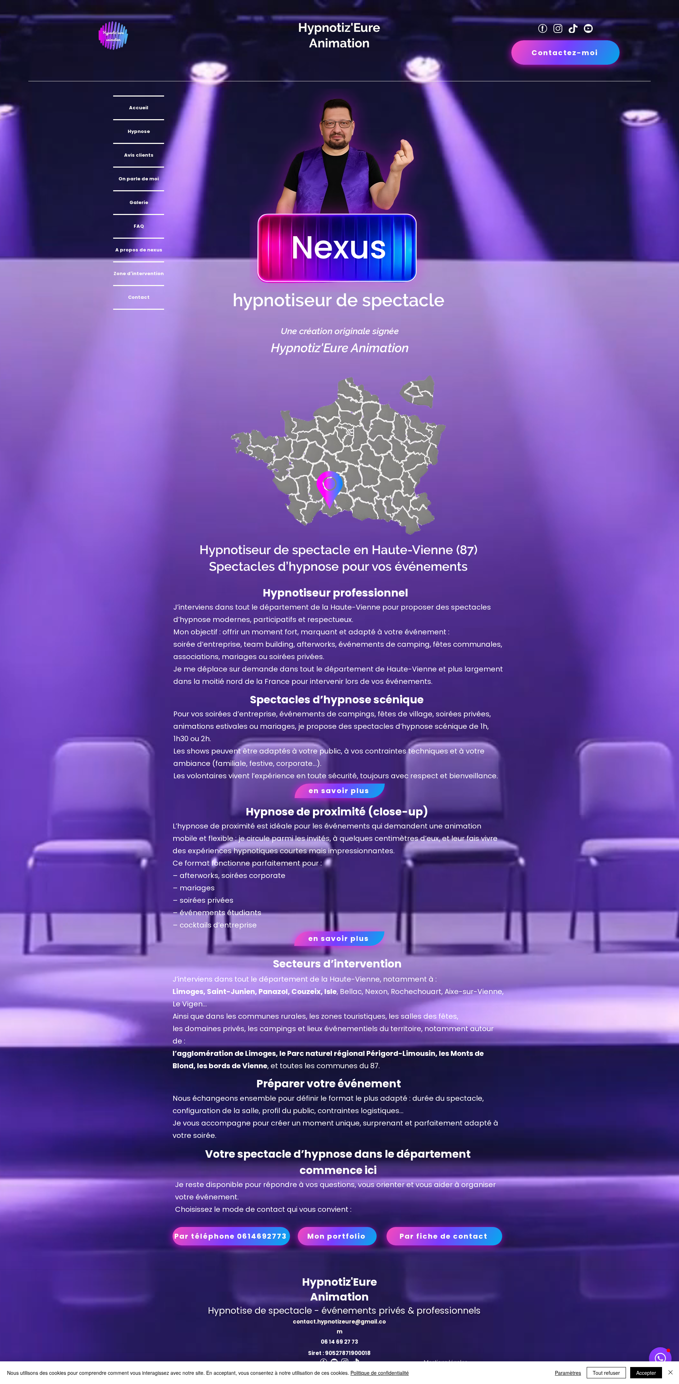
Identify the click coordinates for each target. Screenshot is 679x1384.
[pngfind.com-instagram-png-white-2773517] (557, 28)
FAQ (139, 226)
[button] (660, 1358)
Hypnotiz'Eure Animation (339, 1289)
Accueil (138, 107)
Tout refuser (606, 1372)
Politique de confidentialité (379, 1372)
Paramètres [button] (568, 1372)
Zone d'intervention (139, 273)
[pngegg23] (588, 28)
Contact (139, 297)
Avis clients (138, 155)
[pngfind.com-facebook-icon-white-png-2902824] (542, 28)
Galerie (138, 202)
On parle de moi (138, 178)
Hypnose (139, 131)
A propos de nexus (138, 249)
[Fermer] (670, 1372)
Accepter (646, 1372)
